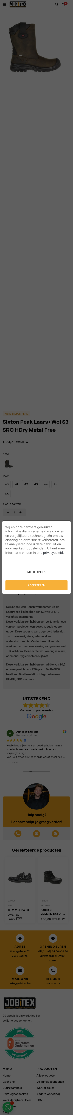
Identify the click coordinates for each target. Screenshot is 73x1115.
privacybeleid (53, 552)
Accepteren (36, 585)
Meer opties (36, 572)
